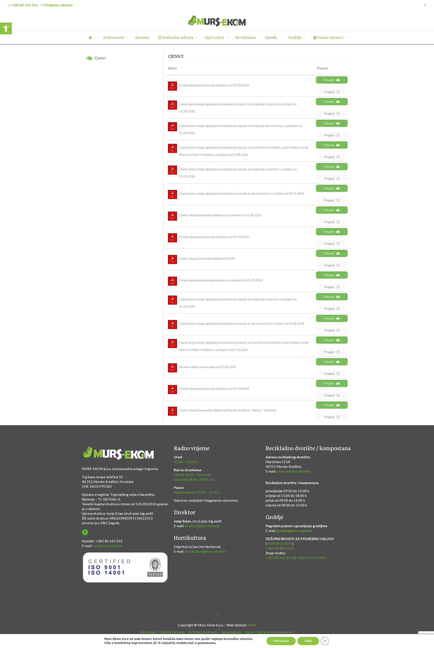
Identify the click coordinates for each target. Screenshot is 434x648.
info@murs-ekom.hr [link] (58, 5)
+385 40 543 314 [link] (24, 5)
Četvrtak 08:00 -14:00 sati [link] (194, 479)
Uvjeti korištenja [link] (172, 632)
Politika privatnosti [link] (202, 632)
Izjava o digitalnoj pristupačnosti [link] (269, 632)
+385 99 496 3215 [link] (280, 548)
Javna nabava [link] (231, 632)
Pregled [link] (329, 92)
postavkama (206, 643)
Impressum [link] (148, 632)
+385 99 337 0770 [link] (280, 558)
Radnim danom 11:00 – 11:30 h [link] (197, 492)
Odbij (308, 641)
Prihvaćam (281, 641)
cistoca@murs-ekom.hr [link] (294, 471)
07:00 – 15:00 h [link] (186, 462)
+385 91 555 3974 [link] (311, 558)
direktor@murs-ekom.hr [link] (202, 526)
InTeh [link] (252, 625)
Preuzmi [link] (329, 80)
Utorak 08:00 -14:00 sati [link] (192, 475)
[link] (6, 28)
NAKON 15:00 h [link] (279, 543)
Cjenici (100, 58)
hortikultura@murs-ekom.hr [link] (205, 551)
